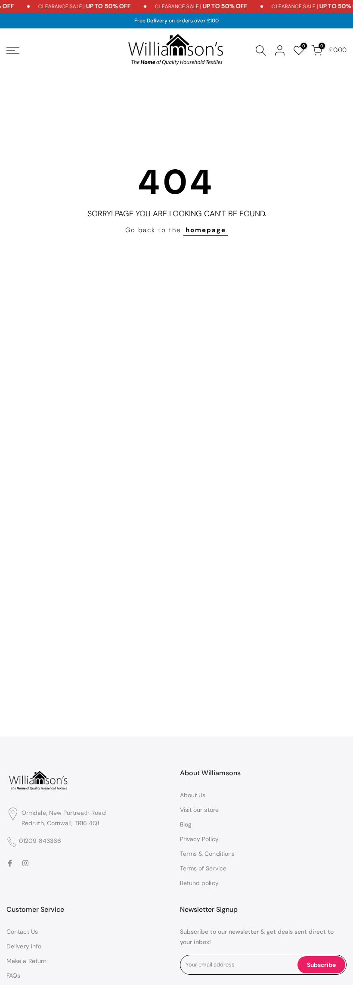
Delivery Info (23, 946)
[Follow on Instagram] (25, 863)
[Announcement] (81, 6)
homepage (206, 230)
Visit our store (199, 810)
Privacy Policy (199, 839)
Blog (186, 824)
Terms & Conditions (207, 854)
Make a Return (26, 961)
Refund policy (199, 883)
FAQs (13, 975)
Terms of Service (203, 868)
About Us (193, 795)
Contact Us (22, 931)
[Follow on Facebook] (9, 863)
